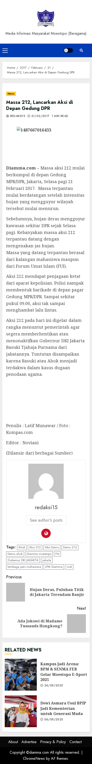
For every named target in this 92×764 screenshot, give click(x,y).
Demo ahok (15, 554)
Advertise (29, 742)
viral (69, 567)
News (11, 93)
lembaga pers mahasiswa (24, 567)
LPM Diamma (54, 567)
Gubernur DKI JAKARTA (23, 560)
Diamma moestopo (39, 554)
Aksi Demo (52, 547)
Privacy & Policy (53, 742)
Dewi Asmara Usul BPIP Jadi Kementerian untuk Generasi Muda (21, 711)
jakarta (46, 560)
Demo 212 (70, 547)
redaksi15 (17, 116)
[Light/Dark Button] (68, 50)
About (13, 742)
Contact (75, 742)
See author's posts (46, 520)
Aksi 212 (35, 547)
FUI (57, 554)
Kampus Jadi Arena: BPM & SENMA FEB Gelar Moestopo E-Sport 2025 (21, 675)
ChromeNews (34, 758)
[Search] (81, 50)
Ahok (21, 547)
